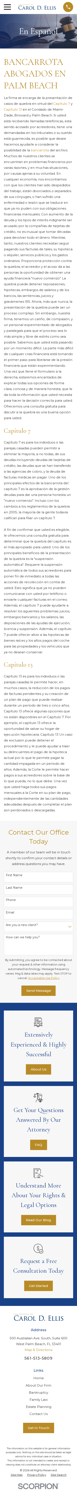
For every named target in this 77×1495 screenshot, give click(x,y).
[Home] (37, 7)
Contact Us (39, 1414)
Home (38, 1378)
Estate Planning (38, 1407)
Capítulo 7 (61, 104)
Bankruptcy (38, 1392)
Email (10, 912)
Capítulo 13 (13, 109)
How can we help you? (23, 937)
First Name (14, 875)
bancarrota (40, 150)
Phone (11, 900)
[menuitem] (17, 1475)
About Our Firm (38, 1385)
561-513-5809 (38, 1358)
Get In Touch (38, 1428)
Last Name (14, 888)
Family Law (39, 1400)
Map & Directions (38, 1350)
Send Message (38, 991)
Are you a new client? (22, 925)
